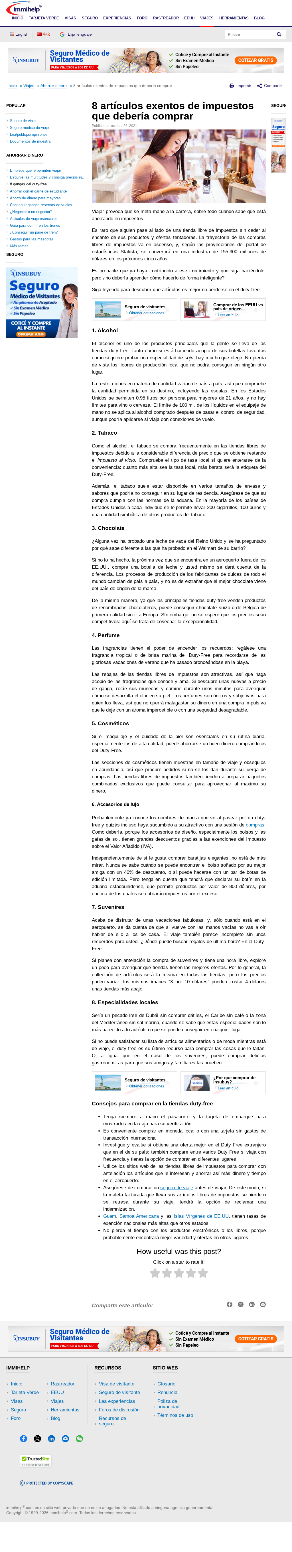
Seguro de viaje (23, 121)
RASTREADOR (166, 18)
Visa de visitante (116, 1384)
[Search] (279, 34)
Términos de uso (175, 1415)
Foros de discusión (119, 1410)
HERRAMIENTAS (234, 18)
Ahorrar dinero (53, 86)
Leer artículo (228, 315)
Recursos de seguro (112, 1421)
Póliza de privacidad (168, 1404)
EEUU (189, 18)
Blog (259, 18)
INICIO (17, 18)
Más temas (19, 246)
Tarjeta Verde (25, 1392)
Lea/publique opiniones (29, 134)
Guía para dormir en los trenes (35, 225)
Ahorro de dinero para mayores (35, 198)
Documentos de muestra (30, 141)
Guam (109, 1216)
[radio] (155, 1274)
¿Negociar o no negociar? (31, 212)
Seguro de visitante (119, 1392)
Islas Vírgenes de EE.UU (201, 1216)
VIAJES (207, 18)
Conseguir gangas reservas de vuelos (41, 205)
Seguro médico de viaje (29, 127)
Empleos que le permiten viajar (35, 170)
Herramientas (65, 1410)
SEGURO (90, 18)
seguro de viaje (176, 1187)
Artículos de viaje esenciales (34, 218)
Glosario (166, 1384)
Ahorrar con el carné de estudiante (38, 191)
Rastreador (62, 1384)
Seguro (18, 1410)
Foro (16, 1418)
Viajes (28, 86)
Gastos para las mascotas (32, 239)
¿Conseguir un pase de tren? (34, 232)
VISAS (70, 18)
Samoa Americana (139, 1216)
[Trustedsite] (36, 1466)
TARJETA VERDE (44, 18)
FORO (142, 18)
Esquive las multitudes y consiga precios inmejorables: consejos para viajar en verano (81, 177)
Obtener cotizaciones (146, 313)
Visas (17, 1401)
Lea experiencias (117, 1401)
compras (254, 825)
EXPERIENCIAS (117, 18)
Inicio (12, 86)
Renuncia (167, 1392)
